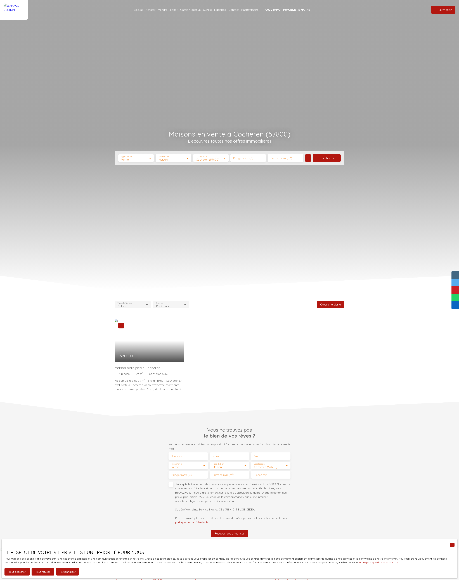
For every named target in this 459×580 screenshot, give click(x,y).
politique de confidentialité (192, 522)
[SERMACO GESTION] (14, 10)
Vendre (162, 9)
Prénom (176, 456)
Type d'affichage (124, 303)
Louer (174, 9)
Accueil (138, 9)
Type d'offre (126, 156)
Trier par (160, 303)
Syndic (207, 9)
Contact (234, 9)
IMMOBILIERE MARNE (296, 9)
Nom (216, 456)
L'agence (220, 9)
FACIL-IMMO (272, 9)
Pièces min (261, 475)
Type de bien (164, 156)
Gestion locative (190, 9)
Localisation (201, 156)
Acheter (150, 9)
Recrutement (249, 9)
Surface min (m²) (281, 158)
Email (257, 456)
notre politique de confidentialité (378, 562)
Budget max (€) (243, 158)
